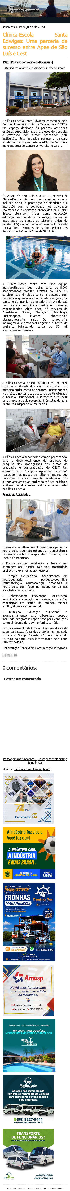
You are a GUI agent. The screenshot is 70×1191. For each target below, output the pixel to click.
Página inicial (35, 760)
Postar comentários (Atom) (32, 769)
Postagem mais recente (19, 759)
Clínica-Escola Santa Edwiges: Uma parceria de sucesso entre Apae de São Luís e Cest (35, 44)
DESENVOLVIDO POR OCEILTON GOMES (24, 1188)
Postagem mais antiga (52, 759)
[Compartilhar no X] (11, 655)
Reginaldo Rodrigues (38, 62)
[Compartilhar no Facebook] (15, 655)
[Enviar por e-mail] (4, 655)
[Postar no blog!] (8, 655)
